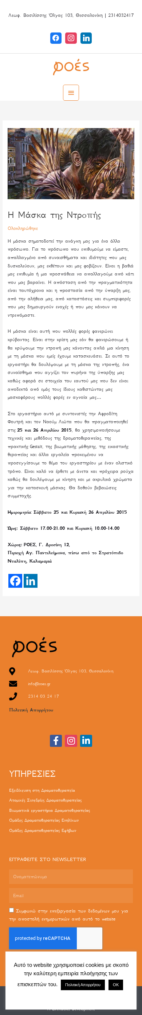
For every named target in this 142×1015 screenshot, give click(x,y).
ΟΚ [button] (116, 985)
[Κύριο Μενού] (71, 92)
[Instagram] (71, 38)
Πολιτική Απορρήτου (31, 710)
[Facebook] (56, 38)
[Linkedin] (86, 38)
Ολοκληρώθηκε (23, 228)
